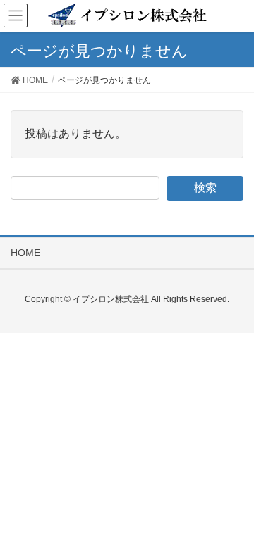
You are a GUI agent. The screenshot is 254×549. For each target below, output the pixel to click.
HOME (25, 252)
